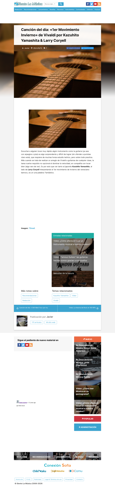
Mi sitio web (50, 322)
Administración (88, 427)
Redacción (18, 9)
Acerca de (19, 479)
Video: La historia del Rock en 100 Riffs (82, 308)
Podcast (97, 9)
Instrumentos (69, 9)
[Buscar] (61, 4)
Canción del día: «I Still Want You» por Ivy (33, 308)
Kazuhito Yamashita (60, 296)
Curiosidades (80, 9)
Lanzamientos (43, 9)
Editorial (90, 9)
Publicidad (37, 479)
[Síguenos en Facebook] (88, 4)
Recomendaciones (30, 9)
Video (74, 296)
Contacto (79, 479)
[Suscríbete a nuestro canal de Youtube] (95, 4)
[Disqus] (43, 373)
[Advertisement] (57, 17)
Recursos (60, 9)
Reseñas (52, 9)
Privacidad (69, 479)
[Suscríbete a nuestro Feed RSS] (99, 4)
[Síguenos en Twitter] (92, 4)
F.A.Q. (28, 479)
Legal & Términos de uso (53, 479)
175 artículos (36, 322)
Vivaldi (55, 300)
